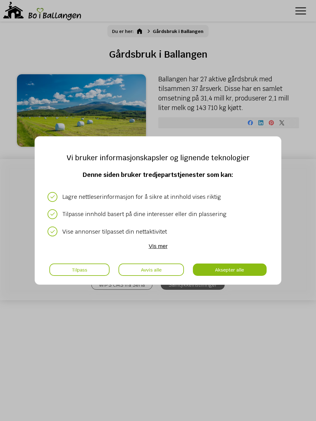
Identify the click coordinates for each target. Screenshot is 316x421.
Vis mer (158, 246)
